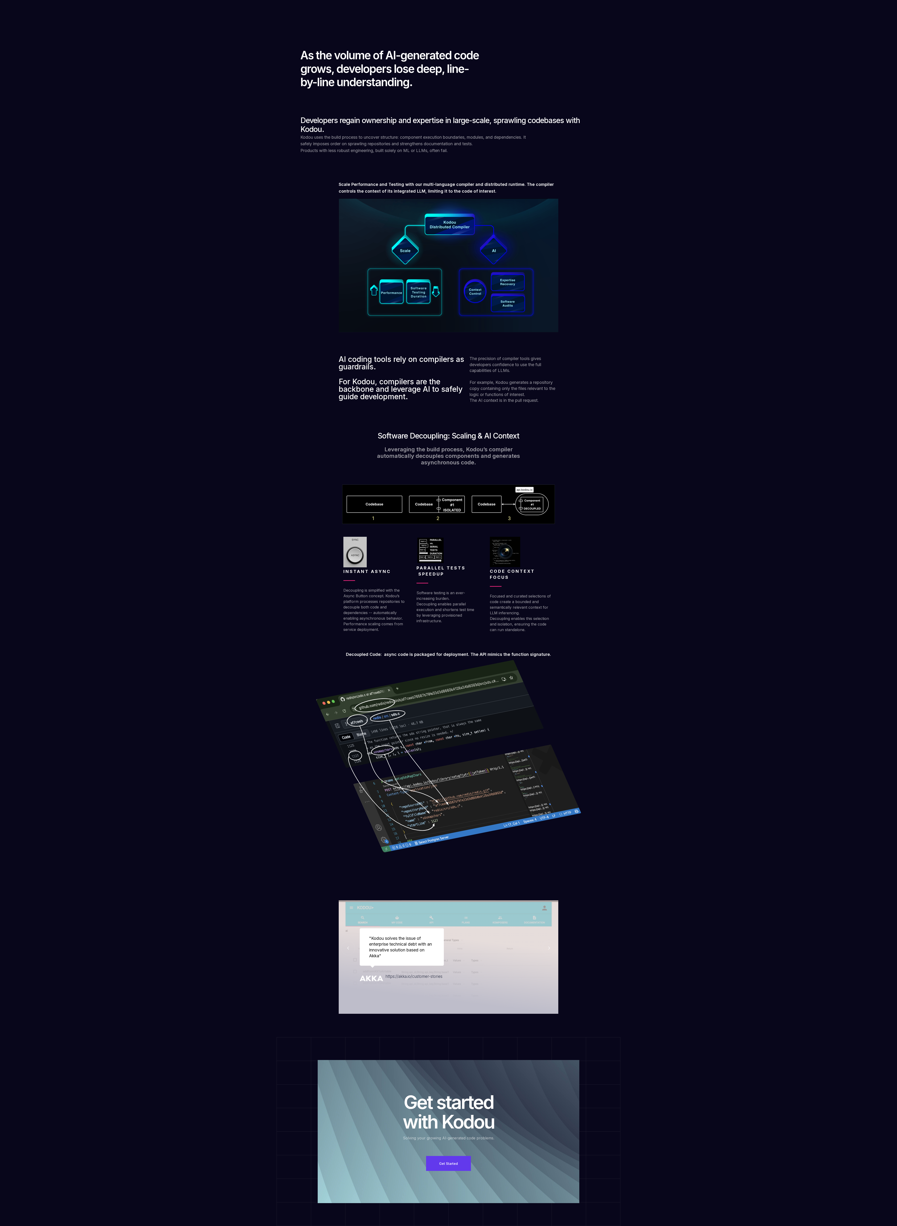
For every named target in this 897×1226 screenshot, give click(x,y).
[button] (348, 948)
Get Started (448, 1164)
